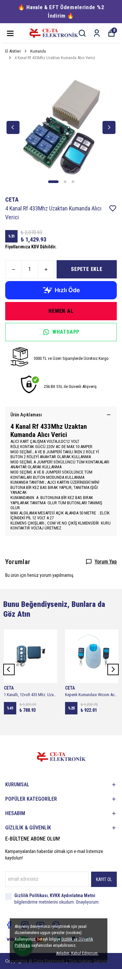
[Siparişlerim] (97, 33)
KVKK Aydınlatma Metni (72, 895)
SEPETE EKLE (86, 269)
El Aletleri (13, 51)
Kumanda (38, 51)
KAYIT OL (104, 879)
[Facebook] (9, 925)
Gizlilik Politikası (31, 895)
